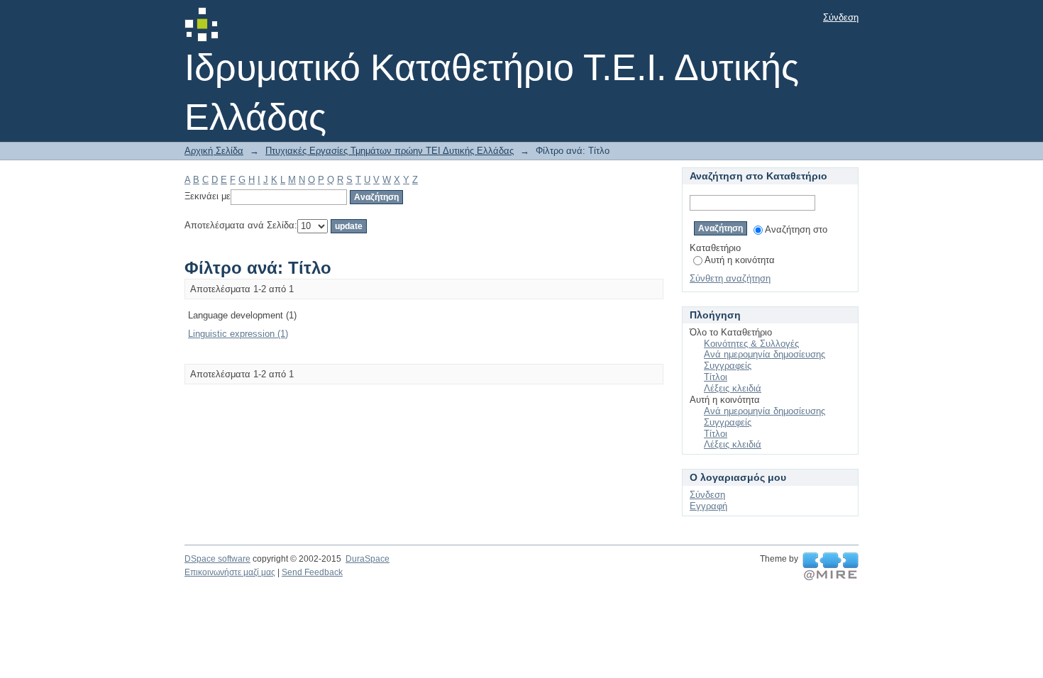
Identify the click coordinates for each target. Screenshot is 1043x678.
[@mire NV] (830, 567)
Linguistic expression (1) (238, 333)
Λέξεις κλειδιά (732, 388)
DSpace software (217, 559)
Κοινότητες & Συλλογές (751, 343)
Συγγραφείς (727, 365)
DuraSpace (368, 559)
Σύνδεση (841, 17)
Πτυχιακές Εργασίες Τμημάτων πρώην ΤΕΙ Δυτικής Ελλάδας (389, 150)
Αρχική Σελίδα (213, 150)
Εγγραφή (708, 506)
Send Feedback (312, 572)
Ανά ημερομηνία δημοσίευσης (764, 354)
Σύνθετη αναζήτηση (730, 278)
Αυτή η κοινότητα (740, 260)
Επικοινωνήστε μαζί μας (229, 572)
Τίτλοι (715, 377)
